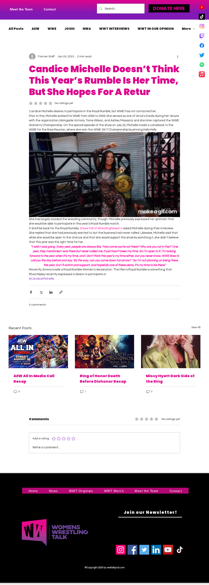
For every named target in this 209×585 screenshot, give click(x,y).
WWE (52, 29)
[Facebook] (202, 45)
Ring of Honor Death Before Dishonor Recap (103, 378)
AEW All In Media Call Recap (33, 378)
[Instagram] (202, 26)
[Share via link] (61, 292)
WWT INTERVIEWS (114, 29)
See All (195, 327)
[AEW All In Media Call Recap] (38, 351)
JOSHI (69, 29)
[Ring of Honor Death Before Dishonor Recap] (104, 351)
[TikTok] (202, 17)
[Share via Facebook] (31, 292)
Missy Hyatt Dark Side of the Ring (170, 378)
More (186, 29)
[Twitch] (202, 36)
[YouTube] (168, 550)
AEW (35, 29)
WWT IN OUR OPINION (156, 29)
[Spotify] (202, 65)
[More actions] (177, 56)
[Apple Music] (202, 74)
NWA (87, 29)
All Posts (16, 29)
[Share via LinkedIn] (51, 292)
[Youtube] (202, 7)
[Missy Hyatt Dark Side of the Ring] (170, 351)
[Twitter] (202, 55)
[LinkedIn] (156, 550)
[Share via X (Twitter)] (41, 292)
